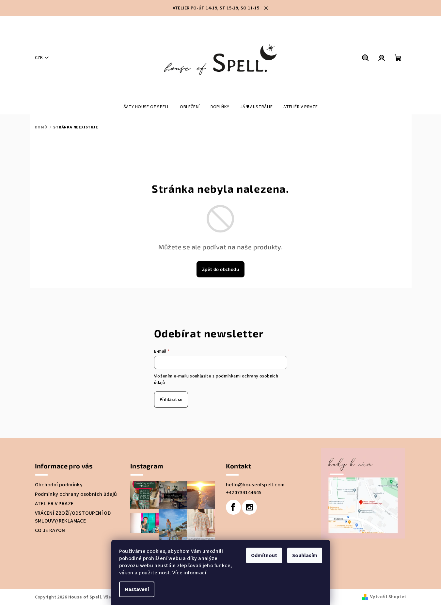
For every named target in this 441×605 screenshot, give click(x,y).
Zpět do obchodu (220, 269)
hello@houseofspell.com (255, 484)
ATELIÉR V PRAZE (54, 503)
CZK (39, 57)
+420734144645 (244, 492)
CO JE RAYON (50, 530)
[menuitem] (146, 106)
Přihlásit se (171, 399)
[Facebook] (233, 507)
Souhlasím (304, 555)
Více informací (189, 572)
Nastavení (137, 589)
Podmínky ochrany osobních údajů (76, 494)
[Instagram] (249, 507)
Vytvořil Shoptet (388, 597)
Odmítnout (264, 555)
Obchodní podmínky (59, 484)
